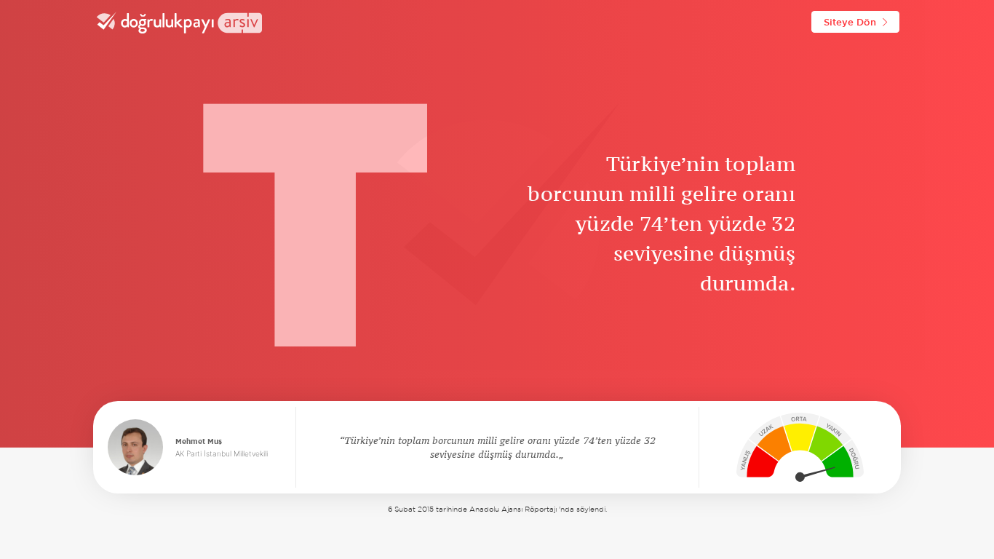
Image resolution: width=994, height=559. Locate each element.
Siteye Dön (850, 22)
